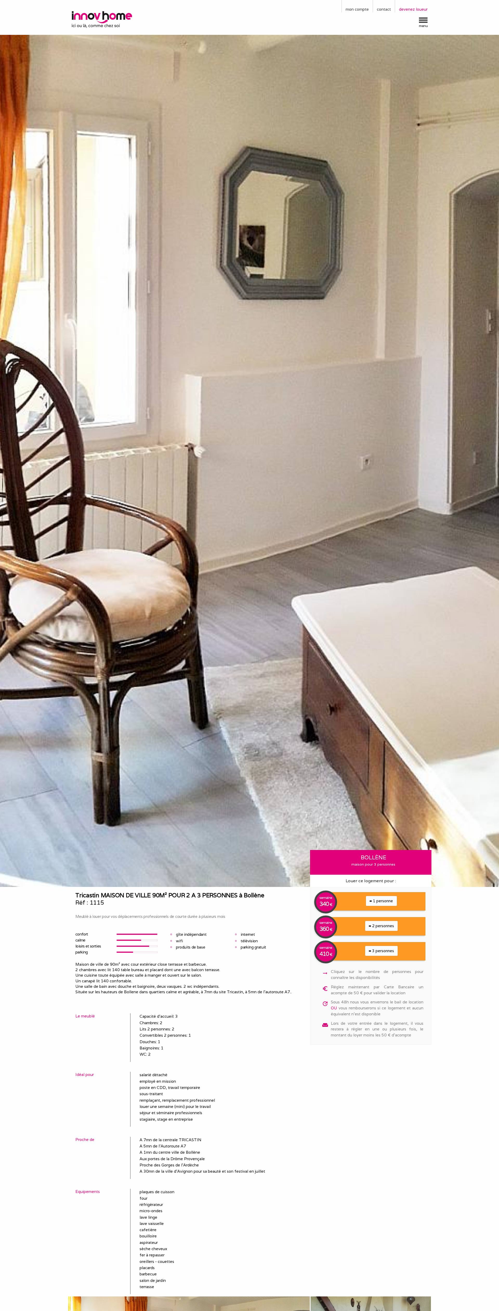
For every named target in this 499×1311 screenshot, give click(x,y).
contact (384, 9)
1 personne (382, 900)
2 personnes (382, 925)
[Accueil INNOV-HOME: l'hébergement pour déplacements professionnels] (113, 19)
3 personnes (382, 950)
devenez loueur (413, 9)
